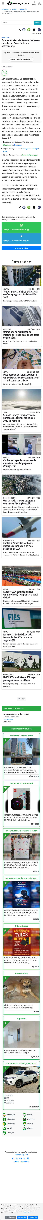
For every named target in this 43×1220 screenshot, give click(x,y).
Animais (9, 1128)
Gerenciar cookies (10, 1217)
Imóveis (29, 1115)
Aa (4, 72)
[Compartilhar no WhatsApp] (29, 30)
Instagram (26, 148)
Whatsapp (7, 145)
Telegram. (18, 145)
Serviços (30, 1124)
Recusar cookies (22, 1217)
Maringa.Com (5, 9)
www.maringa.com (21, 1155)
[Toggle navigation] (3, 3)
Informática (11, 1119)
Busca (34, 5)
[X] (24, 1159)
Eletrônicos (11, 1124)
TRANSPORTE (23, 9)
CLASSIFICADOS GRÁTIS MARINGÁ (21, 729)
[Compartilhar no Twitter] (34, 30)
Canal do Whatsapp (29, 155)
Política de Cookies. (29, 1213)
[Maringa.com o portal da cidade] (18, 3)
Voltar (22, 699)
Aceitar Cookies (33, 1217)
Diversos (30, 1128)
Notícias (14, 9)
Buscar (37, 23)
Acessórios (31, 1119)
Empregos (10, 1133)
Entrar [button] (39, 5)
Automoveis (11, 1115)
